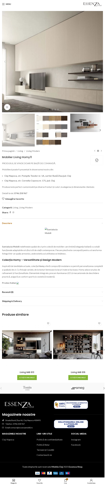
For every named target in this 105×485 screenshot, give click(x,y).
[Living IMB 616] (78, 345)
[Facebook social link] (10, 212)
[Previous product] (94, 151)
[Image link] (19, 404)
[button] (5, 61)
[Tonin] (27, 388)
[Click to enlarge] (7, 107)
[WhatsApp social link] (13, 212)
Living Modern (33, 151)
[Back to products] (98, 151)
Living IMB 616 (78, 372)
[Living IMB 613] (27, 345)
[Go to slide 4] (58, 109)
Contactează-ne (44, 455)
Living (20, 151)
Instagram (76, 439)
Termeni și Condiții (45, 449)
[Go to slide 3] (55, 109)
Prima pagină (8, 151)
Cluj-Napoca (8, 439)
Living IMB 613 (27, 372)
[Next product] (101, 151)
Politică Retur (43, 444)
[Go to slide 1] (49, 109)
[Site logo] (92, 3)
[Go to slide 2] (52, 109)
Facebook (76, 444)
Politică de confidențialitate (49, 439)
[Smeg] (77, 388)
